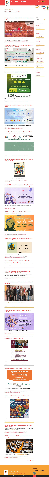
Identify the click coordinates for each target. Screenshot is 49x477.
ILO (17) (37, 30)
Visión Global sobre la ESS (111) (40, 70)
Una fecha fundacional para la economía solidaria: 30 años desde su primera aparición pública (18, 261)
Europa (5, 257)
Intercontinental (9, 41)
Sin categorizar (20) (38, 49)
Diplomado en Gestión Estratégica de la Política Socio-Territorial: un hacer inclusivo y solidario (17, 396)
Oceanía (14, 257)
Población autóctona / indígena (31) (39, 63)
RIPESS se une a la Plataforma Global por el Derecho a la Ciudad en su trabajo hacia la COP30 (17, 212)
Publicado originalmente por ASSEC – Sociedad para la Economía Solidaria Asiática (15, 302)
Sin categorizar (19, 432)
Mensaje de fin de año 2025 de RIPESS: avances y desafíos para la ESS (19, 18)
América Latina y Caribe (14, 180)
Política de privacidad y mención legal (20, 473)
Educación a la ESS (19, 40)
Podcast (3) (37, 46)
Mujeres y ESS (12, 41)
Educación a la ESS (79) (39, 54)
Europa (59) (38, 41)
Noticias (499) (37, 33)
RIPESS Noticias (14, 128)
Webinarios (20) (38, 75)
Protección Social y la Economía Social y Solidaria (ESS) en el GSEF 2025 (18, 282)
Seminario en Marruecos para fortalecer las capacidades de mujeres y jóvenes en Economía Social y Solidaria (18, 132)
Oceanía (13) (38, 44)
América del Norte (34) (39, 36)
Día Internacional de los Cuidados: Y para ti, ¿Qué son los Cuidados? (17, 311)
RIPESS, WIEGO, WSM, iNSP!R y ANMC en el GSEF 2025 (17, 368)
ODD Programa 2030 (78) (40, 61)
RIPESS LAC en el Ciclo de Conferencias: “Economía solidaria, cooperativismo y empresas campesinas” (18, 337)
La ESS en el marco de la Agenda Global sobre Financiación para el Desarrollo (18, 426)
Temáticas (7, 278)
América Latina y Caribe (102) (40, 38)
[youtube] (15, 1)
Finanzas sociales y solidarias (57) (40, 56)
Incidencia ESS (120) (39, 58)
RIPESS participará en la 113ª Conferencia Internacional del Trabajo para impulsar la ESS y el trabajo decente (18, 436)
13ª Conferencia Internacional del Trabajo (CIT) (21, 454)
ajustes (30, 476)
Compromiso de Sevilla (12, 429)
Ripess (5, 40)
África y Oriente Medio (14, 155)
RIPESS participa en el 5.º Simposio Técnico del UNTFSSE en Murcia (18, 106)
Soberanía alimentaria (17, 257)
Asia (26, 256)
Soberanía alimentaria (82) (40, 68)
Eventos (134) (37, 25)
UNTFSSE (17, 128)
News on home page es (16, 41)
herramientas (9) (38, 28)
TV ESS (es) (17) (38, 72)
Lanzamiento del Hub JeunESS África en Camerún (16, 72)
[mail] (17, 1)
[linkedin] (16, 1)
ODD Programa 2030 (21, 41)
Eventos (13, 127)
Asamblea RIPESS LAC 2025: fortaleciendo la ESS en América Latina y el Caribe (18, 160)
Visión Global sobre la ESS (20, 128)
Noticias (5, 208)
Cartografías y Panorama (14, 40)
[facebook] (11, 1)
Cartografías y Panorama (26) (40, 52)
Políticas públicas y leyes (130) (40, 66)
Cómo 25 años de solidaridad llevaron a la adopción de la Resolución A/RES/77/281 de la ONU (17, 272)
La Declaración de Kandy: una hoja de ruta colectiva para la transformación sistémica (18, 239)
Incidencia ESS (5, 41)
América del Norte (19, 256)
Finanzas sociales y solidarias (25, 40)
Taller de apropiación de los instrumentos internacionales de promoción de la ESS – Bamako (18, 46)
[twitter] (11, 471)
